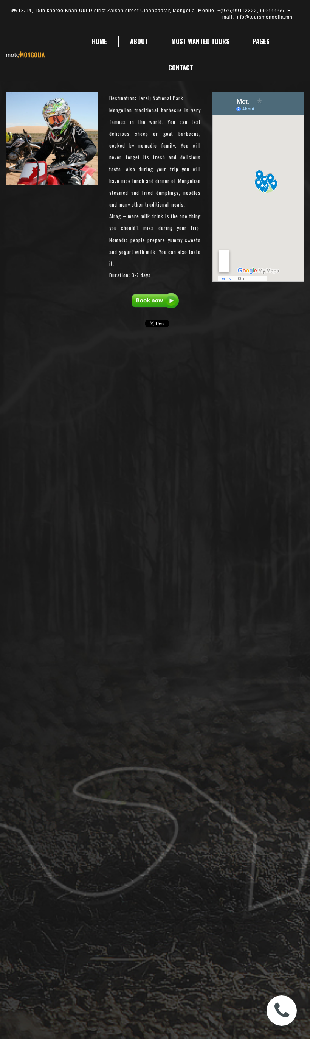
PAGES (261, 41)
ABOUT (139, 41)
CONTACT (180, 67)
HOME (99, 41)
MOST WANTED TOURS (200, 41)
